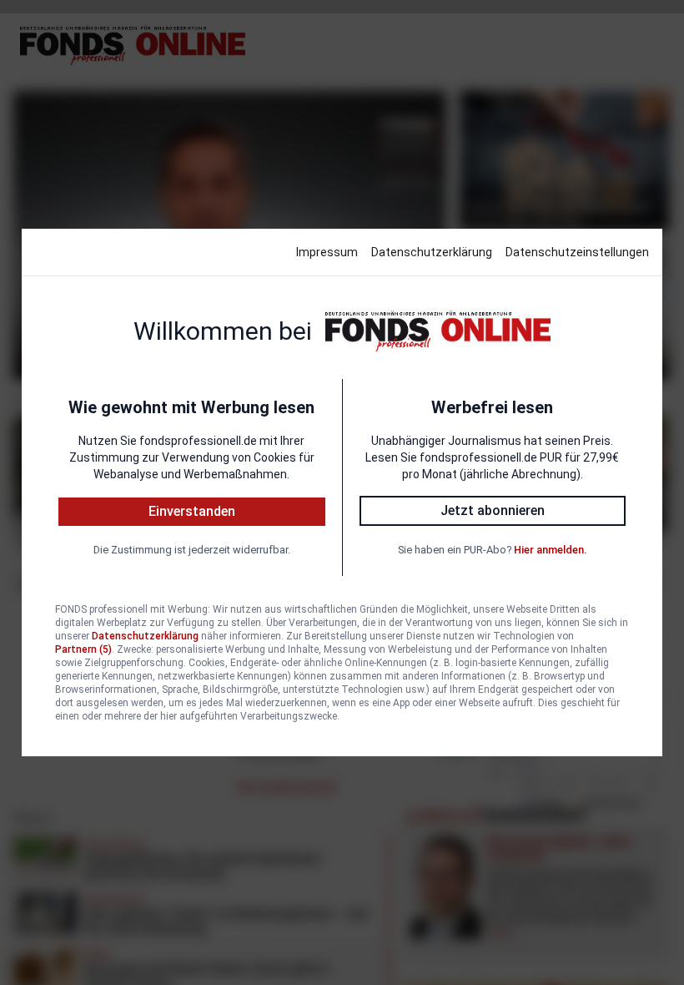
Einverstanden (191, 511)
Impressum (327, 252)
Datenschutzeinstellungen (577, 252)
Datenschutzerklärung (431, 252)
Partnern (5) (83, 649)
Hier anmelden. (550, 549)
